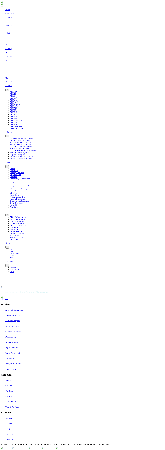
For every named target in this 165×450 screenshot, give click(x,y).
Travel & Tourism (16, 203)
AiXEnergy (14, 122)
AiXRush (13, 124)
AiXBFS (13, 94)
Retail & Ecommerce (17, 199)
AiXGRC (13, 112)
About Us (13, 249)
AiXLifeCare (14, 106)
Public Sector (14, 195)
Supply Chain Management (19, 153)
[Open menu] (2, 6)
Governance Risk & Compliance (21, 157)
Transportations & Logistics (19, 201)
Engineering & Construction (20, 179)
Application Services (17, 219)
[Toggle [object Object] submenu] (7, 90)
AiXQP (12, 96)
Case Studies (14, 270)
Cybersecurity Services (18, 225)
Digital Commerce (16, 231)
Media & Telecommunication (20, 191)
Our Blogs (13, 268)
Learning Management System (21, 146)
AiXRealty (14, 118)
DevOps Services (16, 229)
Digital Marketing (16, 175)
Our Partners (14, 253)
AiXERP (13, 110)
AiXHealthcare (15, 104)
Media (12, 258)
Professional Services (17, 197)
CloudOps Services (17, 223)
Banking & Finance (17, 173)
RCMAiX (13, 108)
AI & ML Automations (18, 217)
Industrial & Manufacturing (19, 185)
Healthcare (14, 187)
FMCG (12, 183)
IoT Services (14, 235)
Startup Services (15, 239)
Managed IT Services (17, 237)
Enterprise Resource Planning (20, 148)
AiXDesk (13, 100)
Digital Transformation (18, 233)
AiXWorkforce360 (16, 128)
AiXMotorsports (16, 120)
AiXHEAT (14, 116)
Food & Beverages (16, 181)
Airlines (12, 169)
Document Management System (21, 138)
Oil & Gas (13, 193)
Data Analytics (15, 227)
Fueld (12, 272)
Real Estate (14, 207)
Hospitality (14, 205)
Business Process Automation (20, 142)
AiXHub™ (14, 92)
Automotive (14, 171)
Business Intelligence (17, 221)
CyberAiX (13, 114)
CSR (11, 251)
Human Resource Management (21, 144)
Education (13, 177)
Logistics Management (18, 155)
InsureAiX (13, 98)
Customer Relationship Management (23, 150)
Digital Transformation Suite (20, 140)
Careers (12, 255)
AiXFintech (14, 102)
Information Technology (18, 189)
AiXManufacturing (16, 126)
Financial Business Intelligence (21, 159)
